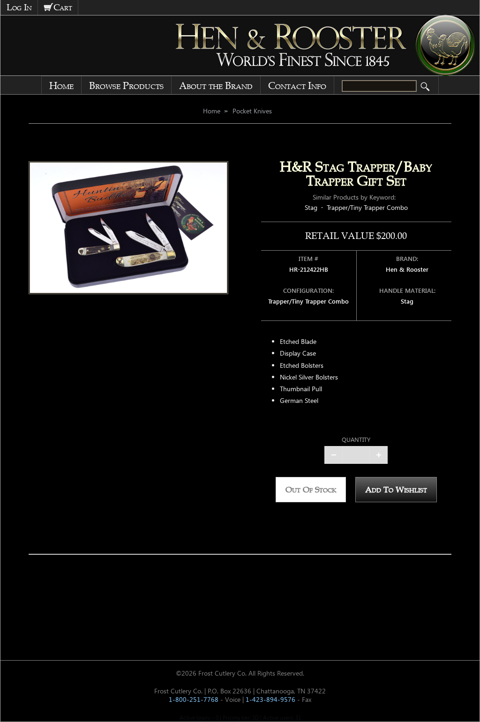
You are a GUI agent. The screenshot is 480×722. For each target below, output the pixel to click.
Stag (311, 207)
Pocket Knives (252, 110)
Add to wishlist (396, 489)
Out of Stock (310, 489)
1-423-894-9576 (270, 699)
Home (61, 86)
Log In (19, 7)
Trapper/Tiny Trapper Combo (367, 207)
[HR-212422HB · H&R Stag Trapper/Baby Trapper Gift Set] (128, 227)
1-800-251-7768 (193, 699)
